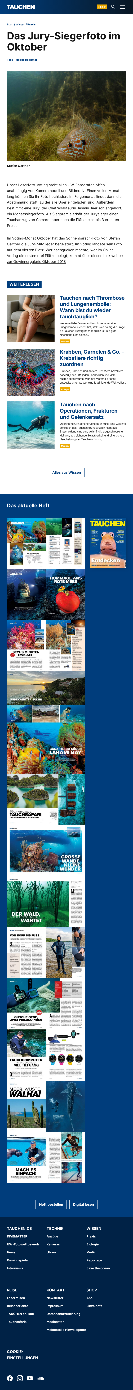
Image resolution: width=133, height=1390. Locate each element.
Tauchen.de (19, 1228)
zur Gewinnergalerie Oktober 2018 (36, 261)
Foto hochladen (54, 196)
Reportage (94, 1260)
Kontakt (56, 1290)
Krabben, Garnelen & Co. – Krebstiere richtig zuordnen (92, 358)
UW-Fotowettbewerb (23, 1244)
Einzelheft (94, 1306)
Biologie (64, 389)
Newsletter (55, 1298)
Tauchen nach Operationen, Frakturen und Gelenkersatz (89, 410)
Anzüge (52, 1236)
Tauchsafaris (16, 1322)
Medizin (65, 341)
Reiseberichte (17, 1306)
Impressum (55, 1306)
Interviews (15, 1268)
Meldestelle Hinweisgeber (66, 1330)
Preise (12, 225)
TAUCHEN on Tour (20, 1314)
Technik (55, 1228)
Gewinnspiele (17, 1260)
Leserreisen (16, 1298)
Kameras (53, 1244)
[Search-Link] (113, 7)
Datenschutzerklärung (63, 1314)
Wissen (20, 24)
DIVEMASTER (17, 1236)
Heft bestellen (51, 1204)
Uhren (51, 1252)
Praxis (31, 24)
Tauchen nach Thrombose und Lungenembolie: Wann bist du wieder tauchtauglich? (92, 307)
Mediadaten (55, 1322)
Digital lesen (83, 1204)
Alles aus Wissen (66, 472)
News (11, 1252)
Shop (102, 7)
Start (10, 24)
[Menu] (122, 7)
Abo (89, 1298)
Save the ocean (98, 1268)
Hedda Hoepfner (26, 59)
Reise (12, 1290)
